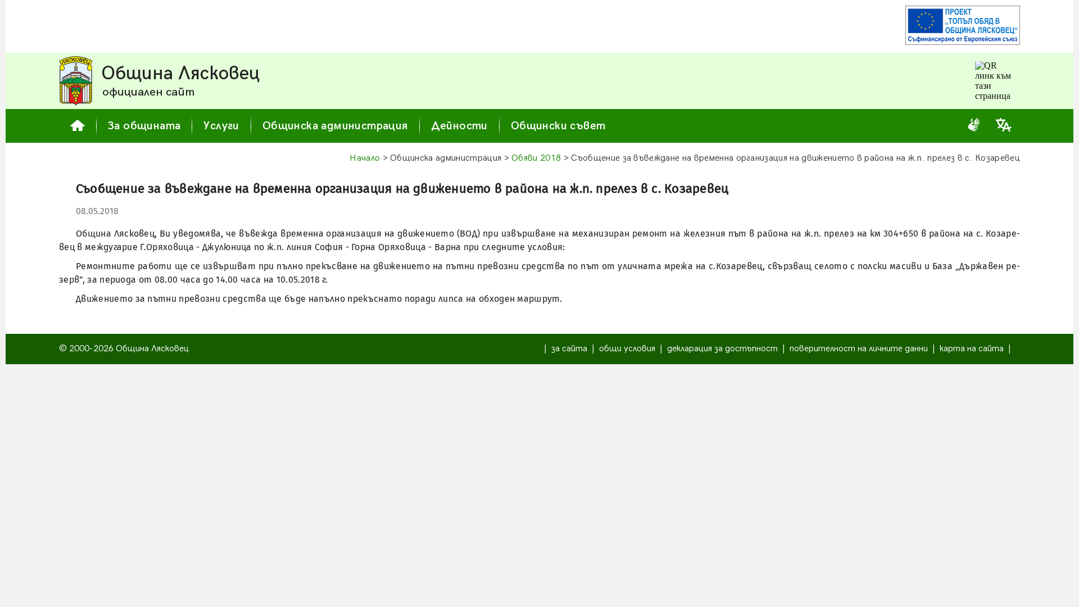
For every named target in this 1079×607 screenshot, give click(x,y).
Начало (365, 158)
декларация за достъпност (722, 348)
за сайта (569, 348)
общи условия (627, 348)
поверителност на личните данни (859, 348)
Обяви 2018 (536, 158)
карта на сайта (972, 348)
